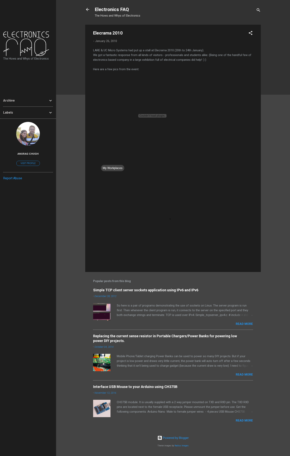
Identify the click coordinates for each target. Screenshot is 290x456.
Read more (244, 324)
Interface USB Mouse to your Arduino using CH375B (135, 387)
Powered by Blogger (175, 438)
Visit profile (28, 163)
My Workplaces (113, 168)
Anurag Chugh (28, 153)
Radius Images (182, 445)
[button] (250, 34)
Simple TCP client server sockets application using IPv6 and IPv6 (145, 290)
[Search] (258, 11)
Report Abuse (12, 178)
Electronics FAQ (112, 9)
